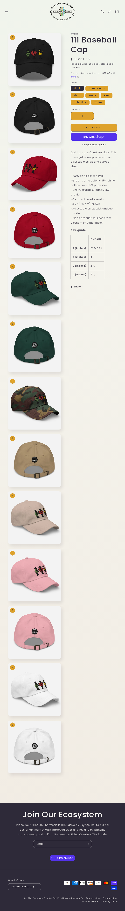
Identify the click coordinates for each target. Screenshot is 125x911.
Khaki (77, 95)
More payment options (94, 144)
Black (77, 88)
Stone (92, 95)
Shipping (94, 64)
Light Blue (80, 102)
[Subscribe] (88, 844)
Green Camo (97, 88)
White (98, 102)
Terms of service (89, 901)
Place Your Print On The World (48, 898)
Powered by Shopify (73, 898)
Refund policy (93, 898)
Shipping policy (109, 901)
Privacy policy (110, 898)
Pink (106, 95)
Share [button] (77, 286)
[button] (6, 11)
